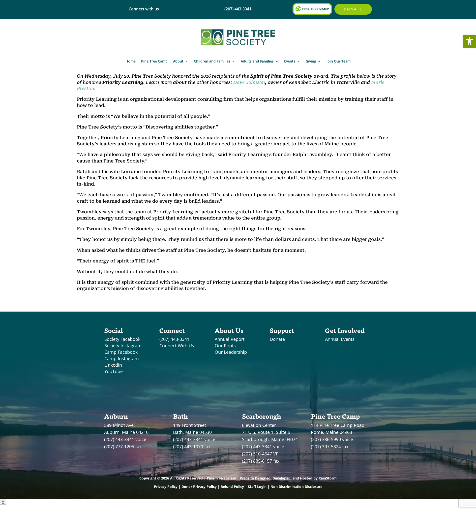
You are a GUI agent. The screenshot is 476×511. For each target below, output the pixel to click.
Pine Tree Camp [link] (154, 61)
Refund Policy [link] (232, 486)
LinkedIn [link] (113, 365)
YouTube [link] (113, 371)
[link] (469, 41)
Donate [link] (353, 9)
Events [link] (289, 61)
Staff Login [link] (257, 486)
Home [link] (130, 61)
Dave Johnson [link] (249, 82)
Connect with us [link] (144, 9)
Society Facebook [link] (122, 339)
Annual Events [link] (340, 339)
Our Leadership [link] (231, 352)
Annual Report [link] (229, 339)
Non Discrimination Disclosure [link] (296, 486)
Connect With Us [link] (176, 346)
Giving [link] (311, 61)
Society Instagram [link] (123, 346)
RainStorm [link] (328, 478)
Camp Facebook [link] (121, 352)
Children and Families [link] (212, 61)
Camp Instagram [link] (121, 358)
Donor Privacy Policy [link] (199, 486)
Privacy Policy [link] (166, 486)
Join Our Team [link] (339, 61)
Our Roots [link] (225, 346)
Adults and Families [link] (257, 61)
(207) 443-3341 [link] (174, 339)
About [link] (178, 61)
